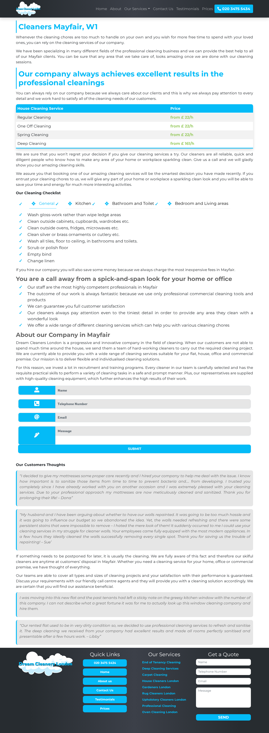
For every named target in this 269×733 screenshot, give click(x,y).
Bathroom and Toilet (133, 203)
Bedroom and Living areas (201, 203)
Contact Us (104, 690)
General (47, 203)
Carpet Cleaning (154, 674)
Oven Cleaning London (160, 712)
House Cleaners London (160, 681)
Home (104, 672)
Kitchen (83, 203)
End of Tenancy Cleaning (161, 662)
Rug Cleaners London (158, 693)
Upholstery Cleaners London (164, 699)
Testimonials (105, 699)
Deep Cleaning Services (160, 668)
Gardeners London (156, 687)
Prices (105, 708)
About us (105, 681)
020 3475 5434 (235, 9)
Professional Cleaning (159, 706)
